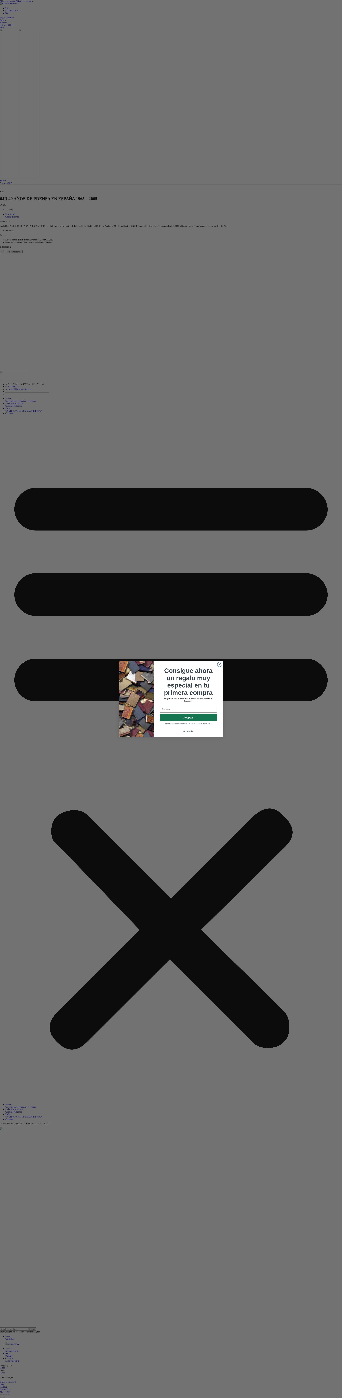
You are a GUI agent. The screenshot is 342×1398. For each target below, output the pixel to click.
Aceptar (188, 717)
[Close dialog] (219, 664)
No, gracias (188, 731)
